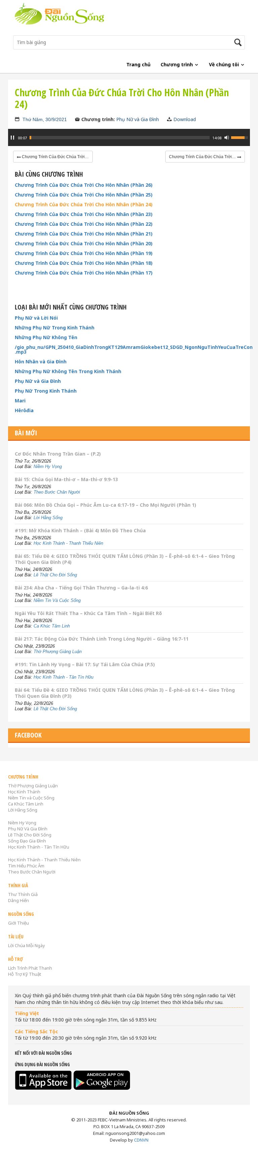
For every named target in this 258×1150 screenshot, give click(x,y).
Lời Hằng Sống (48, 517)
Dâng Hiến (18, 900)
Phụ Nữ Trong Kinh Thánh (46, 391)
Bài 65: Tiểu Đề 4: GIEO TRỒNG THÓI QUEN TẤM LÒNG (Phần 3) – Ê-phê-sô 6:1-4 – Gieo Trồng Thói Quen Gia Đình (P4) (125, 559)
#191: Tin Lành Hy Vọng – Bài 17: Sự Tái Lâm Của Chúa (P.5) (85, 664)
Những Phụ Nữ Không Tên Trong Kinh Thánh (68, 371)
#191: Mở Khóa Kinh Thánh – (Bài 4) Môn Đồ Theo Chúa (80, 530)
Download (184, 119)
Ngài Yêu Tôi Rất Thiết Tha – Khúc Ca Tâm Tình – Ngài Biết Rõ (88, 613)
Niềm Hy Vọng (48, 466)
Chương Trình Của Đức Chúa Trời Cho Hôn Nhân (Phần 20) (84, 243)
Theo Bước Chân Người (57, 492)
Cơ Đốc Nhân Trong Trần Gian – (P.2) (58, 454)
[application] (129, 141)
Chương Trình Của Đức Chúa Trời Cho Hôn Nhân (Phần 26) (84, 185)
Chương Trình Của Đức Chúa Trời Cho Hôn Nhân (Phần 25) (84, 194)
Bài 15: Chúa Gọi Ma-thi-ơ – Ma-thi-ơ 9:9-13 (66, 479)
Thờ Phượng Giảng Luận (58, 651)
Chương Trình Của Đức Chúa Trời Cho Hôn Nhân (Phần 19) (84, 253)
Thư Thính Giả (23, 894)
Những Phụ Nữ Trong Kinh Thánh (54, 327)
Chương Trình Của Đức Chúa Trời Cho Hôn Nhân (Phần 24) (84, 204)
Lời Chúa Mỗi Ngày (26, 945)
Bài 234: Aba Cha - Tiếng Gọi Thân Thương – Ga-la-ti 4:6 (81, 587)
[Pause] (12, 137)
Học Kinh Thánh (24, 792)
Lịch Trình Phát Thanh (30, 968)
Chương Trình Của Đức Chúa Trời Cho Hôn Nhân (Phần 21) (84, 233)
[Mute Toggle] (226, 137)
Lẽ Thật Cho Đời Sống (55, 574)
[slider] (120, 137)
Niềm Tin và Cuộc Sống (31, 798)
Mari (20, 400)
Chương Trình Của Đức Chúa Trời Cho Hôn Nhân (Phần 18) (84, 263)
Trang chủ (138, 64)
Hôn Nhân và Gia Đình (41, 361)
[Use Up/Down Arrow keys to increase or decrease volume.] (240, 137)
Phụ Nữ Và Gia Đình (27, 829)
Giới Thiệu (18, 923)
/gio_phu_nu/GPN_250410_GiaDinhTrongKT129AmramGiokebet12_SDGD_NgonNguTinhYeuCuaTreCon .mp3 (129, 349)
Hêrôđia (24, 410)
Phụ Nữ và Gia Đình (137, 119)
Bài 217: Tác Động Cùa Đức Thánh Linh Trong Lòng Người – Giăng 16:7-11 (101, 639)
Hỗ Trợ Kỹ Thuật (24, 974)
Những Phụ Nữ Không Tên (46, 337)
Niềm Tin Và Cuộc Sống (57, 600)
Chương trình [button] (177, 64)
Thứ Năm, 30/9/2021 (45, 119)
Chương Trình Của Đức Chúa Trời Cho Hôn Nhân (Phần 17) (84, 273)
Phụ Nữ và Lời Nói (36, 318)
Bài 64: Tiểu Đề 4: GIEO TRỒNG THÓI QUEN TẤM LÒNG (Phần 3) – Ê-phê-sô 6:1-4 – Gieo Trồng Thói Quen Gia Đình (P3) (125, 693)
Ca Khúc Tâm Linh (52, 625)
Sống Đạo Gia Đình (27, 841)
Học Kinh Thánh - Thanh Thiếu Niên (68, 543)
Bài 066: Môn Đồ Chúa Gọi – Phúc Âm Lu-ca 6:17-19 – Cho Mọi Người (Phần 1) (105, 505)
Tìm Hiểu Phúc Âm (26, 866)
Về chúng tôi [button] (224, 64)
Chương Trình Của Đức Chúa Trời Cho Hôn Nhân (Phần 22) (84, 224)
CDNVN (141, 1140)
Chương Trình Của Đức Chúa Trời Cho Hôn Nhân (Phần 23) (84, 214)
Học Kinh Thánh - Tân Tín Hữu (63, 677)
